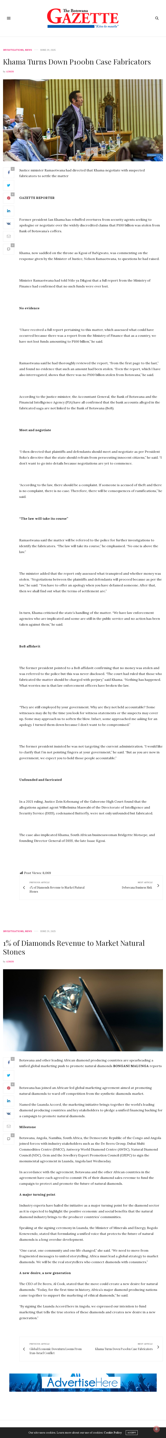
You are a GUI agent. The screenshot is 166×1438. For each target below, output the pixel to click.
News (28, 50)
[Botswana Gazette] (83, 18)
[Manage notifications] (156, 1429)
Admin (10, 71)
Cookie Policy (113, 1432)
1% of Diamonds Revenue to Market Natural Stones (74, 947)
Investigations (13, 50)
